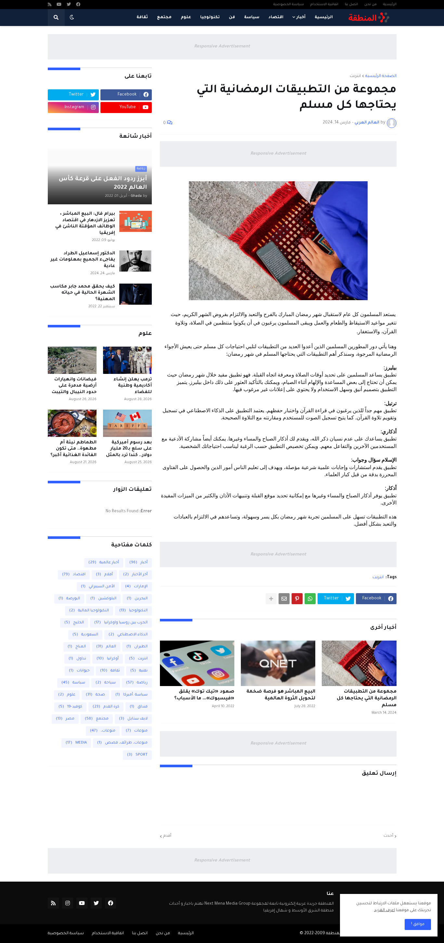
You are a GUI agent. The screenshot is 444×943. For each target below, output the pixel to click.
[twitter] (69, 5)
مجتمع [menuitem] (164, 17)
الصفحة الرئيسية (381, 76)
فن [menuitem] (232, 17)
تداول (77, 659)
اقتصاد (73, 575)
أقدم (167, 836)
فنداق (139, 707)
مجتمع (97, 719)
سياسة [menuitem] (251, 17)
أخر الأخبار (135, 575)
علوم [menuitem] (186, 17)
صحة (95, 695)
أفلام (104, 575)
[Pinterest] (297, 598)
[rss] (49, 5)
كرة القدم (106, 707)
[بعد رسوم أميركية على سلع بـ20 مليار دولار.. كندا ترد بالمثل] (127, 423)
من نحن (370, 4)
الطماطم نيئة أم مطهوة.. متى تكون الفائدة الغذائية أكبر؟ (73, 449)
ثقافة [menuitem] (142, 17)
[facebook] (78, 5)
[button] (72, 17)
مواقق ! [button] (417, 924)
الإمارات (136, 587)
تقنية (139, 671)
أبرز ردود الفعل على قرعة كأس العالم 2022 (103, 183)
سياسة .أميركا (131, 695)
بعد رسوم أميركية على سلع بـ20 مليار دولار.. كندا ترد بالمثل (129, 449)
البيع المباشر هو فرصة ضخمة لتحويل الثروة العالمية (280, 695)
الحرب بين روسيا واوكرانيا (121, 623)
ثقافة (110, 671)
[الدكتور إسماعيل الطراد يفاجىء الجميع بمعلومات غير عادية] (135, 261)
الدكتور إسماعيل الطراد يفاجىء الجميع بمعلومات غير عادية (82, 260)
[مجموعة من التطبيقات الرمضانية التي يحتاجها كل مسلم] (359, 663)
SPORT (137, 755)
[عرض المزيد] (271, 598)
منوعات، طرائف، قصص (122, 743)
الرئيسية (390, 4)
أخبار (138, 563)
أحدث (388, 836)
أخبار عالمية (103, 563)
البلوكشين (103, 599)
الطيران (137, 647)
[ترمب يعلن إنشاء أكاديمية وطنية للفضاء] (127, 360)
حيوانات (79, 671)
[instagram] (67, 903)
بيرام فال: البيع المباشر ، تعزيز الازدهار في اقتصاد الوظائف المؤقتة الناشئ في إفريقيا (85, 223)
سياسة (73, 683)
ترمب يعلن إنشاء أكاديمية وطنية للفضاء (132, 386)
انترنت (355, 76)
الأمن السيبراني (98, 587)
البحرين (137, 599)
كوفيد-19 (70, 707)
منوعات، (102, 731)
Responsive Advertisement (222, 46)
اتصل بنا (351, 4)
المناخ (77, 647)
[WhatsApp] (310, 598)
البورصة (69, 599)
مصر (65, 719)
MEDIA (76, 743)
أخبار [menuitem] (301, 17)
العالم (106, 647)
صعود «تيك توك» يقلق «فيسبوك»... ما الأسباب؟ (204, 695)
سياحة (106, 683)
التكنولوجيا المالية (89, 611)
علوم (66, 695)
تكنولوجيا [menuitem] (210, 17)
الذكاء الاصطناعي (128, 635)
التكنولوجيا (133, 611)
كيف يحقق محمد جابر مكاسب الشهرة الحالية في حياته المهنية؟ (82, 293)
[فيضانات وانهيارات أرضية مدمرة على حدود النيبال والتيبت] (72, 360)
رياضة (137, 683)
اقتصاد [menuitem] (275, 17)
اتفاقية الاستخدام (324, 4)
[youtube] (59, 5)
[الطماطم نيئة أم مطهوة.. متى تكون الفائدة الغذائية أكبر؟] (72, 423)
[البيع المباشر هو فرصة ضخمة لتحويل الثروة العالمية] (278, 663)
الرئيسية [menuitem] (324, 17)
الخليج (74, 623)
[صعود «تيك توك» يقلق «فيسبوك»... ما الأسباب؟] (197, 663)
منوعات (137, 731)
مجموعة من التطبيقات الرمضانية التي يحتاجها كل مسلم (366, 698)
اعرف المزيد (384, 910)
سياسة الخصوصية (288, 4)
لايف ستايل (133, 719)
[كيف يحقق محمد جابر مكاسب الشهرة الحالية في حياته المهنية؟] (135, 294)
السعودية (85, 635)
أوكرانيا (108, 659)
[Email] (284, 598)
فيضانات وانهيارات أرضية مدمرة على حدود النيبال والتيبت (74, 386)
